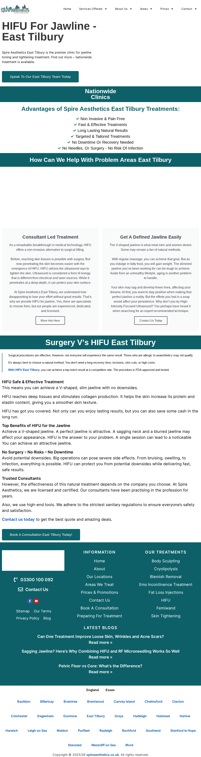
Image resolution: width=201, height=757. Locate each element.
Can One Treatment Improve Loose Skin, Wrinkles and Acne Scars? (100, 636)
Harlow (185, 716)
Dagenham (45, 716)
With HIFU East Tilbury (23, 369)
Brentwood (95, 701)
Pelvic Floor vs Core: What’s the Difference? (100, 666)
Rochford (129, 730)
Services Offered (90, 8)
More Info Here (50, 320)
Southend (153, 730)
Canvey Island (124, 701)
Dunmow (70, 716)
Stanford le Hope (183, 730)
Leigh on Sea (37, 730)
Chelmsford (153, 701)
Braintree (70, 701)
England (92, 690)
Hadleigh (140, 716)
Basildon (23, 701)
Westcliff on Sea (103, 745)
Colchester (19, 716)
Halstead (163, 716)
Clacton (178, 701)
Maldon (62, 730)
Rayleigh (106, 730)
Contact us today (18, 519)
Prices (164, 8)
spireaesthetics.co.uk (102, 755)
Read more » (100, 642)
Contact (186, 8)
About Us (121, 8)
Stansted (74, 745)
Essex (110, 690)
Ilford (129, 745)
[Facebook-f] (30, 601)
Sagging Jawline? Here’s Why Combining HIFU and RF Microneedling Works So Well (100, 651)
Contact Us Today (150, 320)
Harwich (11, 730)
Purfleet (84, 730)
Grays (119, 716)
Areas (144, 8)
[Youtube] (36, 601)
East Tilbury (96, 716)
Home (67, 8)
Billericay (47, 701)
